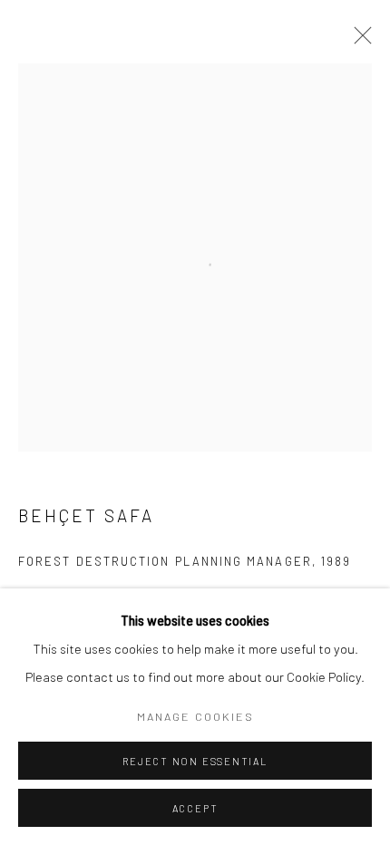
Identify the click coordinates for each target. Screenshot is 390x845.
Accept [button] (195, 808)
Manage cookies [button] (195, 716)
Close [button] (358, 40)
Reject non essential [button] (194, 761)
